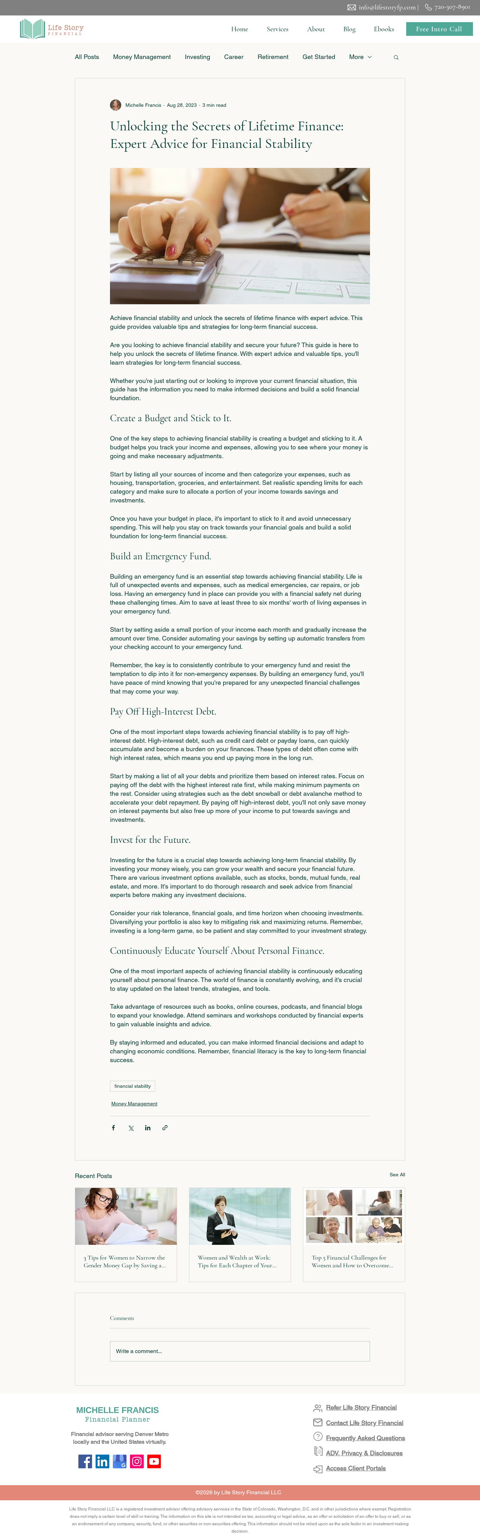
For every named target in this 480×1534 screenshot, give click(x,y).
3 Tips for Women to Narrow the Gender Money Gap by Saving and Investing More (126, 1261)
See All (397, 1174)
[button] (277, 29)
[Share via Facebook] (113, 1127)
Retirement (273, 56)
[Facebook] (85, 1461)
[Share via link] (165, 1127)
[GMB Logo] (120, 1461)
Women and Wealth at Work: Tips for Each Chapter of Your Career (235, 1261)
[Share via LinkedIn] (147, 1127)
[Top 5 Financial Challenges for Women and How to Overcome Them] (354, 1216)
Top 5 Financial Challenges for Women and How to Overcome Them (350, 1261)
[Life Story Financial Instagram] (137, 1461)
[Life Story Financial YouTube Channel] (154, 1461)
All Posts (87, 56)
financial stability (133, 1086)
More (356, 56)
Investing (197, 56)
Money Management (142, 56)
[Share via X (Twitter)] (130, 1127)
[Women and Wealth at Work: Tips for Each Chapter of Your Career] (240, 1216)
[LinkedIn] (102, 1461)
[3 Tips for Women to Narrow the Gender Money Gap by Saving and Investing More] (126, 1216)
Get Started (319, 56)
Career (234, 56)
